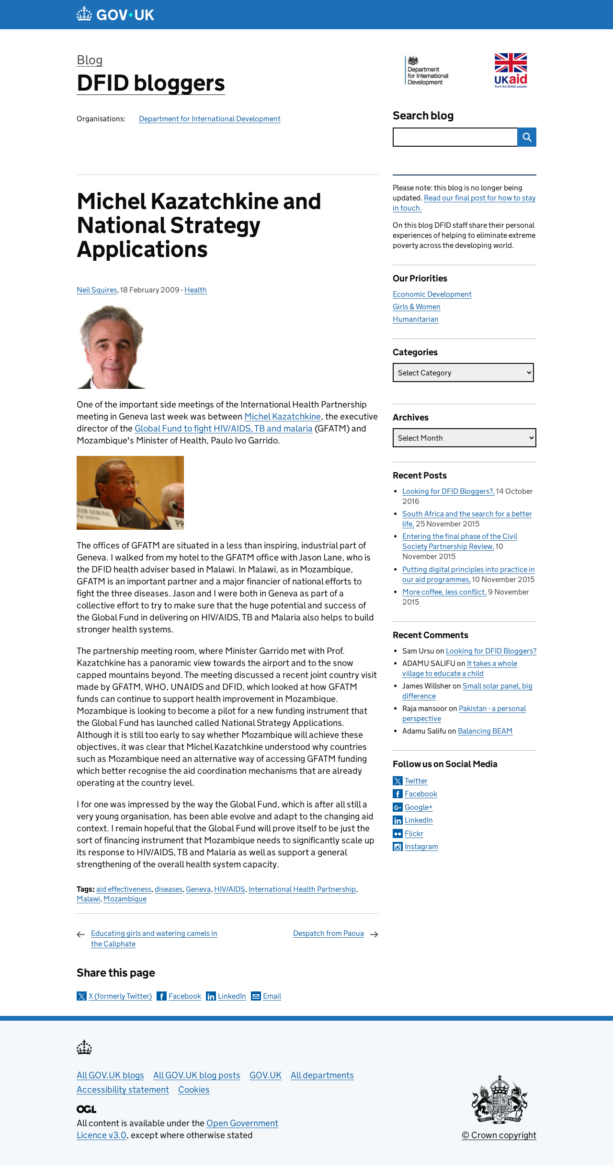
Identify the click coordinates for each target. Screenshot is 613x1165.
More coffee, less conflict (443, 591)
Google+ (419, 807)
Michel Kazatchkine (282, 416)
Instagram (421, 846)
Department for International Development (210, 118)
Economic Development (432, 294)
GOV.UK (266, 1075)
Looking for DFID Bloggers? (447, 491)
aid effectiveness (123, 889)
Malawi (88, 898)
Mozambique (125, 898)
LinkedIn (232, 996)
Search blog (423, 115)
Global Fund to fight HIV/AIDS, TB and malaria (224, 428)
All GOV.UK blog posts (196, 1075)
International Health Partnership (302, 889)
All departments (322, 1075)
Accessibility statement (123, 1089)
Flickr (414, 833)
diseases (168, 889)
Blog (90, 60)
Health (195, 289)
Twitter (416, 780)
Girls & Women (417, 306)
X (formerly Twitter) (120, 996)
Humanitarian (416, 319)
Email (272, 996)
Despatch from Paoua (328, 933)
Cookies (194, 1089)
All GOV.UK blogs (110, 1075)
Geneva (198, 889)
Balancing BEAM (485, 730)
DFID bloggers (151, 83)
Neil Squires (97, 289)
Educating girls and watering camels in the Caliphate (154, 938)
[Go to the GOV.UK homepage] (115, 14)
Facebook (185, 996)
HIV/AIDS (229, 889)
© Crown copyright (499, 1135)
